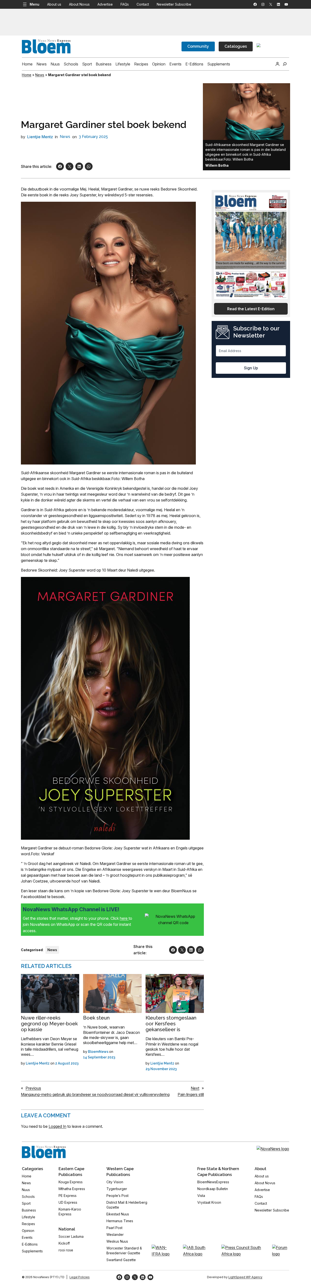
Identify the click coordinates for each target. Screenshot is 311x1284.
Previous (33, 1088)
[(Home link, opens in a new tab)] (44, 1152)
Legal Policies (79, 1277)
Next (195, 1088)
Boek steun (96, 1018)
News (39, 75)
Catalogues (236, 46)
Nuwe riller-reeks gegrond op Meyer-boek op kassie (49, 1023)
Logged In (57, 1126)
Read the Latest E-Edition (251, 308)
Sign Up (251, 367)
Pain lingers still (191, 1094)
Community (198, 46)
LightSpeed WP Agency (245, 1277)
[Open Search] (284, 64)
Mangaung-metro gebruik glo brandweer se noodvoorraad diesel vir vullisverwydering (95, 1094)
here (124, 918)
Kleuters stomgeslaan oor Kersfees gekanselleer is (171, 1023)
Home (26, 75)
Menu (34, 4)
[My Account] (277, 64)
